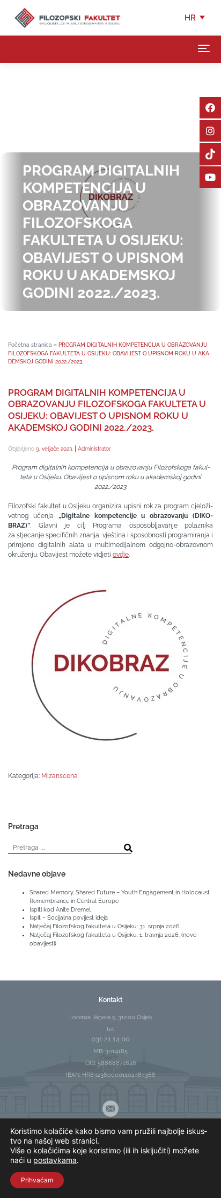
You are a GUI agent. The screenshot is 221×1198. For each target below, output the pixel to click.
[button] (195, 18)
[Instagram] (210, 131)
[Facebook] (210, 107)
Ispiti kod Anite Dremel (60, 909)
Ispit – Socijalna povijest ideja (69, 917)
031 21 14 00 (110, 1039)
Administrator (94, 448)
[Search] (128, 848)
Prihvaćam (37, 1180)
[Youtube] (210, 177)
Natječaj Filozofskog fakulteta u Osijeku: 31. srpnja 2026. (105, 926)
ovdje (121, 554)
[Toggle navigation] (204, 48)
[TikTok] (210, 154)
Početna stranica (30, 344)
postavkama (55, 1160)
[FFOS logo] (67, 17)
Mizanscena (59, 776)
